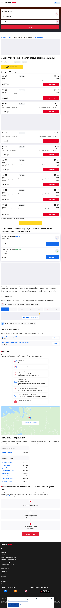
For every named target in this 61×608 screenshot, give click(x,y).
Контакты (3, 554)
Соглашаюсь (13, 605)
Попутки (3, 583)
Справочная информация (7, 562)
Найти (30, 27)
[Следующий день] (57, 22)
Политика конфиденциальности (8, 557)
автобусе (18, 249)
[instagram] (26, 591)
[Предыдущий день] (2, 22)
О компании (3, 552)
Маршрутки (3, 581)
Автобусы (3, 579)
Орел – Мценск (39, 37)
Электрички (3, 576)
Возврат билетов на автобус (7, 564)
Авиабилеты (4, 571)
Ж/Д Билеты (4, 574)
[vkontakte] (5, 591)
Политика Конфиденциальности (18, 601)
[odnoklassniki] (15, 591)
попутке (17, 236)
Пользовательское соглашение (8, 559)
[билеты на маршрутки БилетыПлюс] (7, 544)
